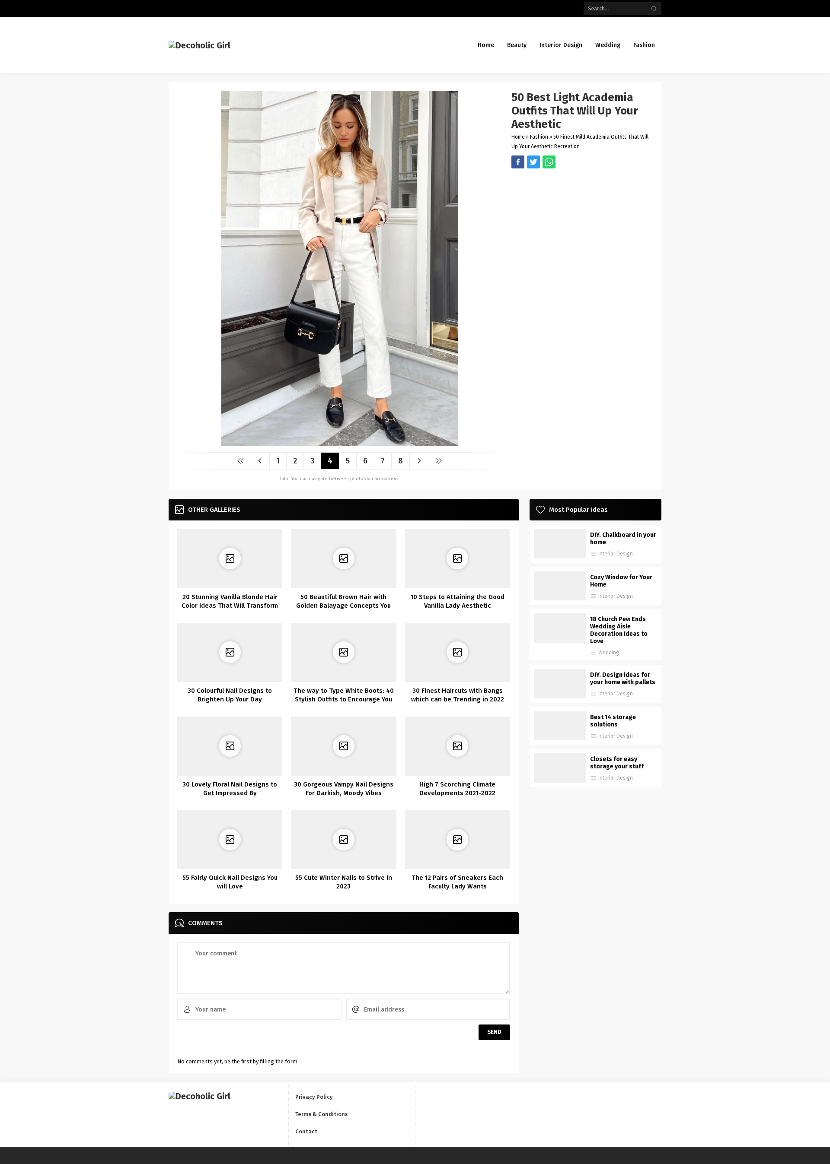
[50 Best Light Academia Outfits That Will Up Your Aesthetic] (339, 442)
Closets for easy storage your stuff (617, 762)
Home (518, 137)
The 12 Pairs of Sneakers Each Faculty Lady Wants (457, 882)
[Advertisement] (582, 229)
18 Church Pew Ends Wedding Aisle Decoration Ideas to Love (619, 630)
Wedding (608, 653)
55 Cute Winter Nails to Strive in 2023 (343, 882)
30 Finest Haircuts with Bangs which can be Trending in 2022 (457, 695)
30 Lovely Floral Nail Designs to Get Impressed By (229, 788)
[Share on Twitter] (549, 161)
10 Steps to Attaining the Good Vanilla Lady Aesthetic (457, 601)
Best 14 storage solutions (613, 721)
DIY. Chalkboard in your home (623, 538)
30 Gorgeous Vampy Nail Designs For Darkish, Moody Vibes (343, 788)
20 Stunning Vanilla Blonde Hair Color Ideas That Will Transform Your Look (230, 605)
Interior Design (615, 554)
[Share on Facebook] (517, 161)
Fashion (539, 137)
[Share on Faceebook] (533, 161)
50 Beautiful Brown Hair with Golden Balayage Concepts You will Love (343, 605)
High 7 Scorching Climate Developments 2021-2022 (457, 788)
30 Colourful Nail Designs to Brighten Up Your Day (230, 695)
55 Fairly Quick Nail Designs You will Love (230, 882)
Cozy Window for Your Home (621, 581)
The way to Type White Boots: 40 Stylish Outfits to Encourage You (344, 695)
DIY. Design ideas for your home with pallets (622, 678)
